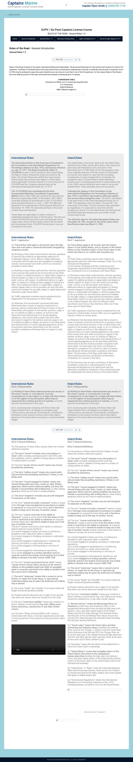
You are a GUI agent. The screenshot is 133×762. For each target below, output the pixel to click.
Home (15, 39)
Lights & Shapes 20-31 (87, 39)
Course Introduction (28, 39)
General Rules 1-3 (46, 39)
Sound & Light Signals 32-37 (110, 39)
